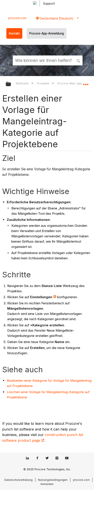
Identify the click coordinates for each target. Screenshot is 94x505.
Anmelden (47, 484)
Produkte (43, 83)
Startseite (23, 83)
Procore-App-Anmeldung (46, 33)
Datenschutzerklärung (18, 479)
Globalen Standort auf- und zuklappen (85, 83)
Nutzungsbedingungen (53, 479)
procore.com (17, 18)
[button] (79, 60)
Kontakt (14, 33)
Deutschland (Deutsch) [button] (56, 18)
